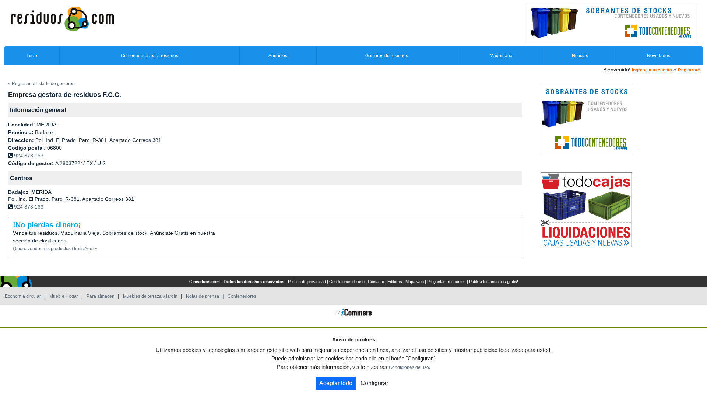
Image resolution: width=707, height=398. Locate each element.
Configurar (374, 383)
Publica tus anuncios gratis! (493, 281)
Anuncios (277, 55)
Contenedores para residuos (149, 55)
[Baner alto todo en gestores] (612, 22)
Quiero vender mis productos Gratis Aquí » (55, 248)
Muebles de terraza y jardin (150, 296)
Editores (394, 281)
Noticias (580, 55)
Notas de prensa (202, 296)
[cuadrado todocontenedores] (586, 119)
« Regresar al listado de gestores (41, 83)
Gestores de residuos (386, 55)
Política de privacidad (307, 281)
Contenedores (242, 296)
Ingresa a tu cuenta (652, 70)
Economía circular (23, 296)
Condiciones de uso (347, 281)
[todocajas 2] (586, 209)
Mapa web (414, 281)
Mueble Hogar (63, 296)
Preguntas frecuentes (446, 281)
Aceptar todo (335, 383)
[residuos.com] (62, 18)
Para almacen (101, 296)
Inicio (32, 55)
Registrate (689, 70)
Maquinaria (501, 55)
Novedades (658, 55)
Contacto (376, 281)
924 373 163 (28, 155)
